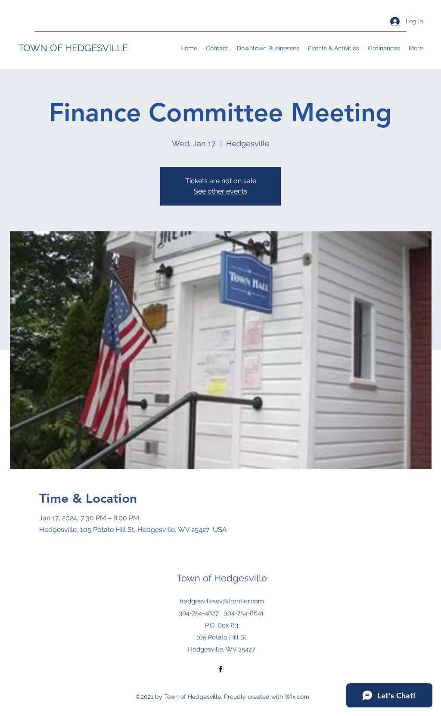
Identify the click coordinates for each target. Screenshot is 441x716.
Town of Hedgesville (222, 578)
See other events (220, 191)
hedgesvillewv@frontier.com (222, 601)
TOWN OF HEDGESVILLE (73, 47)
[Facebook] (220, 669)
